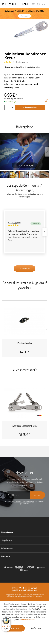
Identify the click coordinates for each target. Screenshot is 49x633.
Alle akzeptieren (13, 628)
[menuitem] (33, 4)
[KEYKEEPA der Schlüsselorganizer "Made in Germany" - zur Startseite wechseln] (15, 4)
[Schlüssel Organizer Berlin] (24, 403)
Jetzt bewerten (21, 62)
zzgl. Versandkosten (17, 98)
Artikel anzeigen (26, 165)
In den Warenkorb (30, 107)
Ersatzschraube (24, 343)
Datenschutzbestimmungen (24, 501)
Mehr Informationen (27, 619)
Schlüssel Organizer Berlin (25, 426)
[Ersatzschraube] (24, 320)
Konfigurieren (36, 628)
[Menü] (33, 4)
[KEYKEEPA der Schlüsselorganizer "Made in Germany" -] (24, 589)
